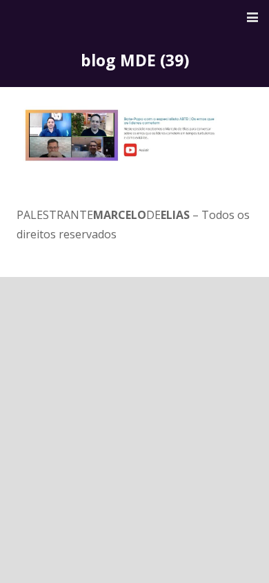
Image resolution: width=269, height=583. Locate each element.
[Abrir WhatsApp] (234, 548)
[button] (252, 17)
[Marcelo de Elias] (71, 17)
